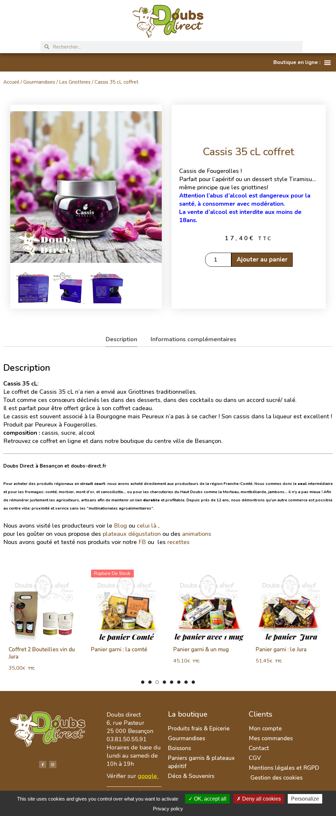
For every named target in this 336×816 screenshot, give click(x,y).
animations (196, 534)
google (147, 776)
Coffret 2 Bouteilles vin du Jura (41, 653)
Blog (120, 526)
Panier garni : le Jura (280, 649)
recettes (179, 542)
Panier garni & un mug (200, 649)
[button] (302, 62)
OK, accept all (209, 799)
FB (142, 542)
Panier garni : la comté (119, 649)
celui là (147, 526)
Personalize (305, 799)
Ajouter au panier (261, 259)
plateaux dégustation (132, 534)
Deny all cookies (261, 799)
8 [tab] (193, 682)
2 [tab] (150, 682)
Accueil (11, 82)
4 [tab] (164, 682)
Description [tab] (121, 339)
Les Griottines (75, 82)
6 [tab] (178, 682)
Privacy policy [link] (168, 808)
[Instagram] (52, 764)
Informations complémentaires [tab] (193, 339)
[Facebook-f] (42, 764)
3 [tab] (157, 682)
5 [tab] (171, 682)
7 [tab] (186, 682)
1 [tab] (142, 682)
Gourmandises (39, 82)
